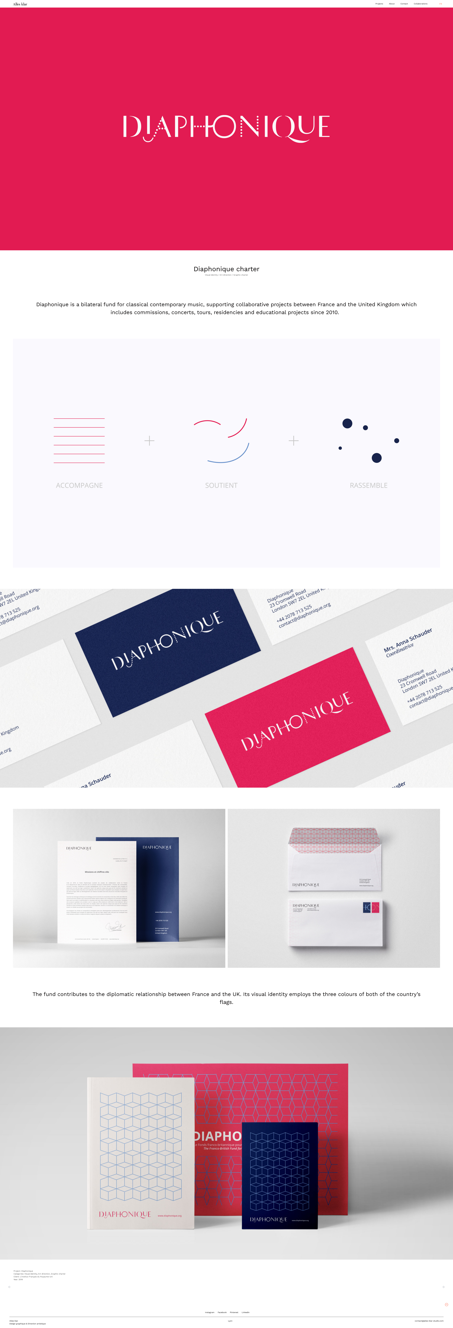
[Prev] (117, 1287)
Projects (379, 4)
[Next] (335, 1287)
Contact (404, 4)
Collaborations (420, 4)
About (392, 4)
